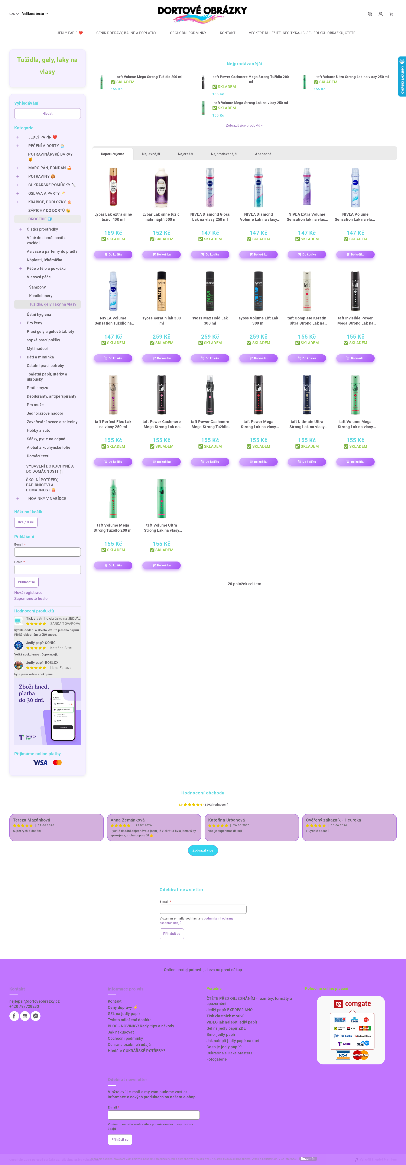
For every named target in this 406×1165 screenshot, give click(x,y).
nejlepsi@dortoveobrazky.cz (34, 1001)
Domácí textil (39, 456)
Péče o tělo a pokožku (46, 268)
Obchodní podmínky (125, 1038)
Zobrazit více (202, 850)
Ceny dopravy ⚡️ (123, 1007)
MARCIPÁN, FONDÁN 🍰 (50, 168)
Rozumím (308, 1159)
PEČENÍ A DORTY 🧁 (46, 145)
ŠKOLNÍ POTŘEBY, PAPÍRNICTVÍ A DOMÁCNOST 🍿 (42, 485)
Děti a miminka (40, 357)
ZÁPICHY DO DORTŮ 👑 (49, 210)
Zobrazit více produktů (243, 125)
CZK (12, 14)
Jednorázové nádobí (45, 413)
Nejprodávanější (224, 154)
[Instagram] (25, 1016)
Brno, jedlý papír (221, 1034)
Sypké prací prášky (43, 340)
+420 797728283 (24, 1006)
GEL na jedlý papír (124, 1013)
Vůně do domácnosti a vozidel (47, 240)
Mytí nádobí (37, 348)
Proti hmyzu (37, 387)
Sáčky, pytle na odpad (46, 439)
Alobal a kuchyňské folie (49, 447)
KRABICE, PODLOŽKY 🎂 (50, 202)
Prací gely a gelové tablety (50, 331)
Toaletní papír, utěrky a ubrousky (47, 376)
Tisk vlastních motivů (226, 1016)
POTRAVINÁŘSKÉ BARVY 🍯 (50, 157)
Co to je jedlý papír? (224, 1047)
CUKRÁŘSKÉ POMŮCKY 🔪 (52, 185)
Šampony (37, 287)
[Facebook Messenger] (35, 1016)
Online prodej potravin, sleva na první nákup (203, 969)
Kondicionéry (41, 295)
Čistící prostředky (42, 229)
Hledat (47, 113)
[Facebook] (14, 1016)
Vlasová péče (39, 277)
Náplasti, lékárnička (44, 260)
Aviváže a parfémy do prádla (52, 251)
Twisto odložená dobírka (130, 1020)
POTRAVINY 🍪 (41, 176)
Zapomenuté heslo (31, 598)
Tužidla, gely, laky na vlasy (53, 304)
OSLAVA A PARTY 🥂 (46, 193)
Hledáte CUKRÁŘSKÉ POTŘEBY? (136, 1050)
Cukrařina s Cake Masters (230, 1053)
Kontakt (115, 1001)
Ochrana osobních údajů (129, 1044)
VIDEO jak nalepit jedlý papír (232, 1022)
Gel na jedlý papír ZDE (226, 1028)
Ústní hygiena (39, 314)
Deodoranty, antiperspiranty (52, 396)
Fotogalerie (217, 1059)
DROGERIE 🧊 (40, 219)
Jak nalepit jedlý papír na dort (233, 1040)
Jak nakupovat (121, 1032)
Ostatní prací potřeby (45, 365)
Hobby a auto (39, 430)
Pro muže (35, 405)
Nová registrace (28, 592)
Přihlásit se (26, 582)
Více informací (287, 1159)
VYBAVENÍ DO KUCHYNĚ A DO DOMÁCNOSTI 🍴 (50, 469)
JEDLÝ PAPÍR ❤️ (42, 137)
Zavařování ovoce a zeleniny (52, 422)
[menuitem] (66, 33)
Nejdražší (185, 154)
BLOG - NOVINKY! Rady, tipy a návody (141, 1026)
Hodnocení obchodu (203, 792)
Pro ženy (34, 323)
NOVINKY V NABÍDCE (47, 498)
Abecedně (263, 154)
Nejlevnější (151, 154)
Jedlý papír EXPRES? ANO (230, 1010)
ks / (26, 522)
